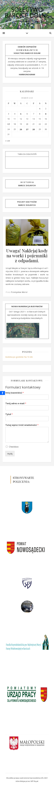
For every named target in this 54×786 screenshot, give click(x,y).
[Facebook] (2, 393)
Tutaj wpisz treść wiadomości (22, 425)
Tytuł (9, 414)
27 (27, 129)
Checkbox (13, 446)
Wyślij (9, 453)
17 (8, 124)
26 (21, 129)
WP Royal (34, 781)
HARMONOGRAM (27, 74)
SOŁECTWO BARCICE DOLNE (27, 12)
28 (33, 129)
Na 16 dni (28, 357)
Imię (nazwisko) (14, 392)
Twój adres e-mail (15, 403)
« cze (7, 140)
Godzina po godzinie (14, 357)
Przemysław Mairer (19, 292)
